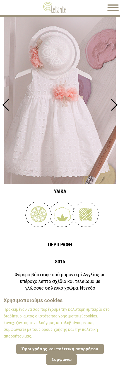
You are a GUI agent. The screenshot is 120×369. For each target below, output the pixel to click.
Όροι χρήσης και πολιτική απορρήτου (60, 348)
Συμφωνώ (62, 359)
